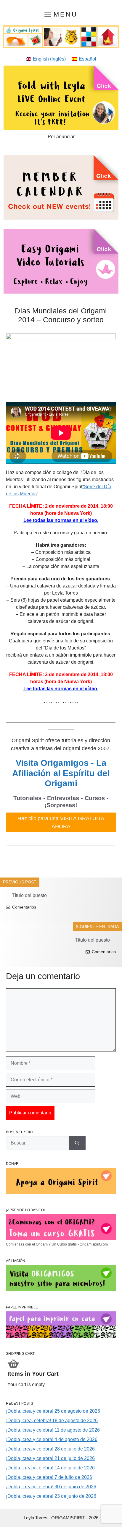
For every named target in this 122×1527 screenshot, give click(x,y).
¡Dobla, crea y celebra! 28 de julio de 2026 (50, 1448)
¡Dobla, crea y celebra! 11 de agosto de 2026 (53, 1429)
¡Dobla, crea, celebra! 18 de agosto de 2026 (52, 1420)
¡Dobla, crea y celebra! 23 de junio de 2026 (51, 1496)
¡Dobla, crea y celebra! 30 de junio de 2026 (51, 1486)
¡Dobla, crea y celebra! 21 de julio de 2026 (50, 1458)
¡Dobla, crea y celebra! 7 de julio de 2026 (49, 1477)
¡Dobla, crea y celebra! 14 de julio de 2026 (50, 1467)
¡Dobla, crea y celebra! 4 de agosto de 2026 (51, 1439)
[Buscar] (77, 1143)
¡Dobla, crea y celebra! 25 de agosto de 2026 (53, 1411)
